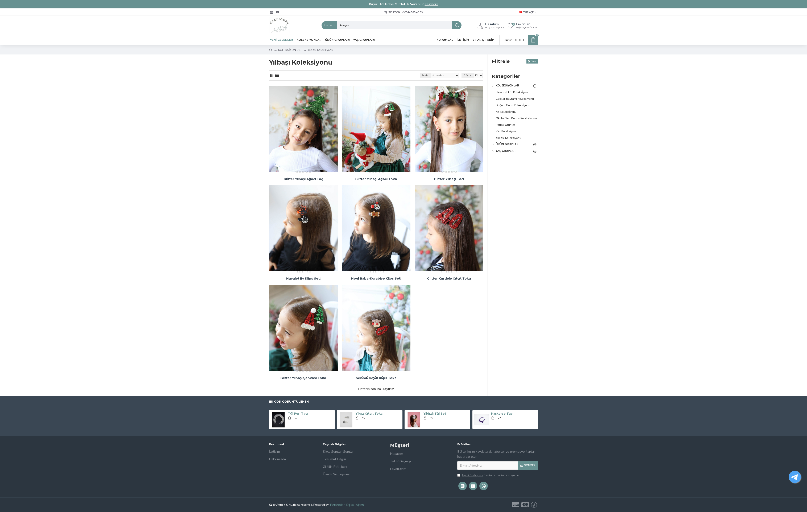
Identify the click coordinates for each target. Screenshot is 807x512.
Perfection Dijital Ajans (347, 505)
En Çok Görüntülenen (289, 401)
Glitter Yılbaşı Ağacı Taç (303, 179)
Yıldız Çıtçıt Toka (369, 413)
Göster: (468, 75)
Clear (533, 61)
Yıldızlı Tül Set (434, 413)
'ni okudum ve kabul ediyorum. (491, 475)
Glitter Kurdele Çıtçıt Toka (449, 278)
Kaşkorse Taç (502, 413)
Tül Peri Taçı (298, 413)
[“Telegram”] (795, 477)
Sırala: (425, 75)
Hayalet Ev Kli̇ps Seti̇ (303, 278)
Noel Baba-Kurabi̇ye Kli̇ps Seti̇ (376, 278)
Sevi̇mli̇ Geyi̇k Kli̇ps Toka (376, 378)
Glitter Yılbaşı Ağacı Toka (376, 179)
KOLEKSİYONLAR (289, 50)
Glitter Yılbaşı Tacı (449, 179)
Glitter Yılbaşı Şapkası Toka (303, 378)
